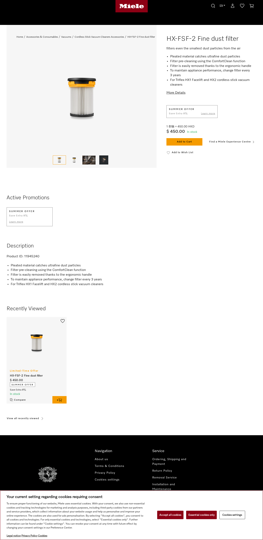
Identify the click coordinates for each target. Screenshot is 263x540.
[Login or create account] (233, 6)
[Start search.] (213, 5)
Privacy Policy (105, 472)
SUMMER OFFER (22, 385)
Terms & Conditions (109, 466)
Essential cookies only (201, 514)
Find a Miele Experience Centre (230, 142)
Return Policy (162, 470)
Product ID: (15, 256)
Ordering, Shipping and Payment (169, 461)
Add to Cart (184, 142)
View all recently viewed (23, 418)
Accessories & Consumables (42, 37)
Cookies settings (232, 514)
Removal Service (164, 477)
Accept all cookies (170, 514)
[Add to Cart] (59, 400)
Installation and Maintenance (163, 487)
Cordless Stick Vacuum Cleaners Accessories (99, 37)
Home (19, 37)
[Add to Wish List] (63, 320)
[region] (131, 515)
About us (101, 459)
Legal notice (14, 535)
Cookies (42, 535)
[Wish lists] (242, 6)
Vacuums (66, 37)
